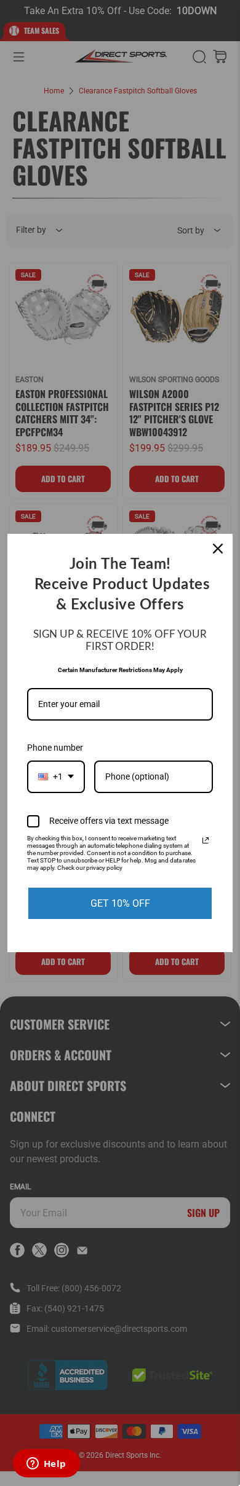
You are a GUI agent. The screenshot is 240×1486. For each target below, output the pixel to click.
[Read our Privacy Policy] (205, 840)
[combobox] (56, 777)
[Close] (218, 548)
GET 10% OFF (120, 903)
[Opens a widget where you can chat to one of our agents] (46, 1464)
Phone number (55, 748)
